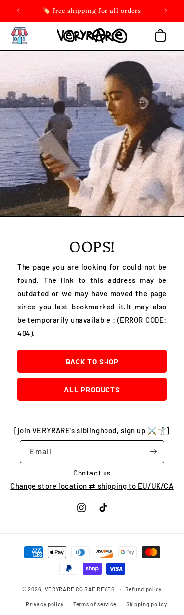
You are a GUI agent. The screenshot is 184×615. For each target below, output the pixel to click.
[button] (19, 36)
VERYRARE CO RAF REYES (80, 589)
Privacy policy (45, 604)
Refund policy (143, 589)
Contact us (92, 472)
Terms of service (95, 604)
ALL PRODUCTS (92, 389)
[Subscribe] (153, 451)
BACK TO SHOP (92, 361)
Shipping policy (146, 604)
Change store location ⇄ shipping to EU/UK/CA (91, 485)
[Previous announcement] (18, 11)
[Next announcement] (166, 11)
